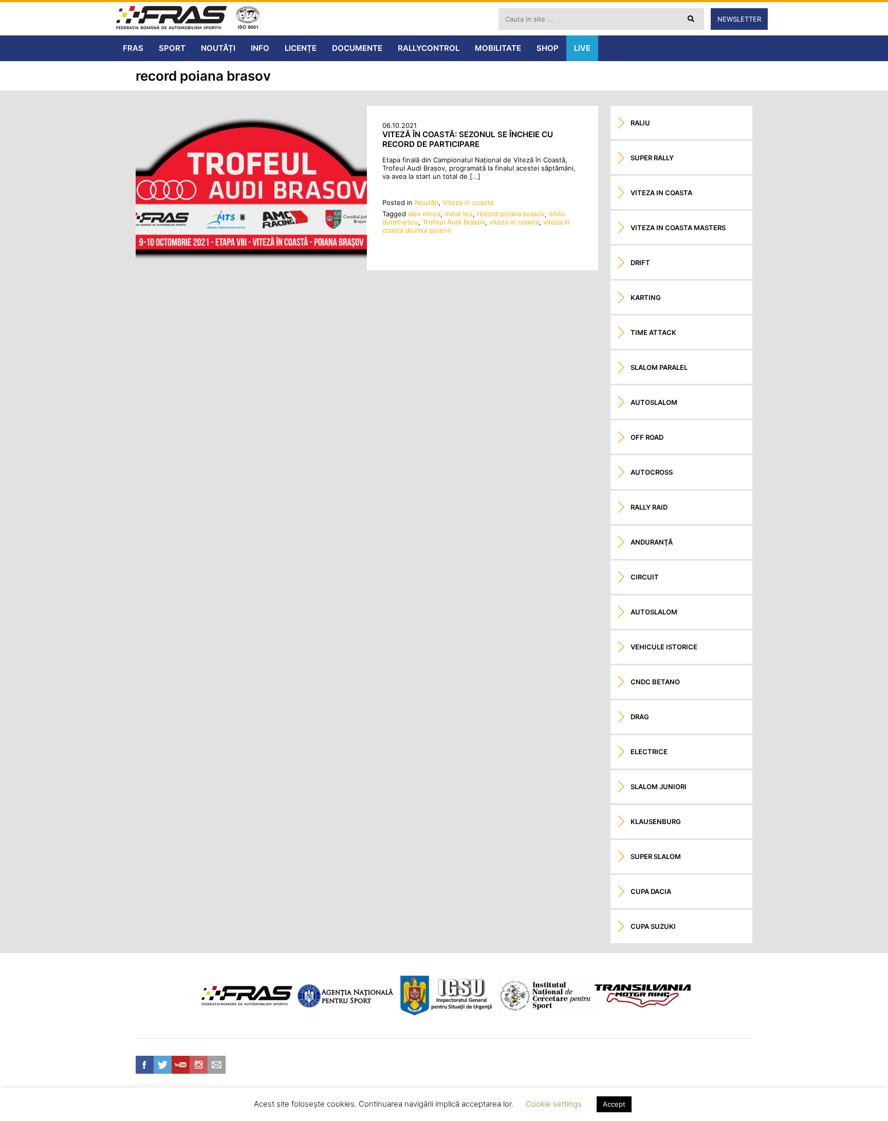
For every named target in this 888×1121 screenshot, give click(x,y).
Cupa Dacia (651, 891)
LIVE (582, 48)
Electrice (649, 752)
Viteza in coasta (467, 202)
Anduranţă (652, 542)
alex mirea (424, 214)
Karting (646, 297)
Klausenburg (656, 821)
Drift (640, 262)
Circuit (645, 577)
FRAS (133, 48)
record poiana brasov (511, 214)
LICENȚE (301, 48)
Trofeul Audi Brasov (453, 222)
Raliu (640, 123)
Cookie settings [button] (554, 1104)
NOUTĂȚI (218, 48)
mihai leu (459, 214)
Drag (640, 717)
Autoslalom (654, 402)
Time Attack (653, 332)
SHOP (547, 48)
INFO (260, 48)
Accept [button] (614, 1104)
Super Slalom (656, 856)
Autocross (652, 472)
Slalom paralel (659, 367)
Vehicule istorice (664, 647)
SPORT (172, 48)
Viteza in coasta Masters (678, 227)
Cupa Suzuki (653, 926)
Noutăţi (426, 202)
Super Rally (652, 158)
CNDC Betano (655, 682)
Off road (647, 437)
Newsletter (739, 19)
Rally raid (649, 507)
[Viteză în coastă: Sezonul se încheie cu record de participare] (251, 268)
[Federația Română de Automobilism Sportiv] (171, 18)
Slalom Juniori (659, 786)
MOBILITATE (498, 48)
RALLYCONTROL (428, 48)
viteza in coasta (514, 222)
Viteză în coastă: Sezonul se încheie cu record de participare (467, 139)
